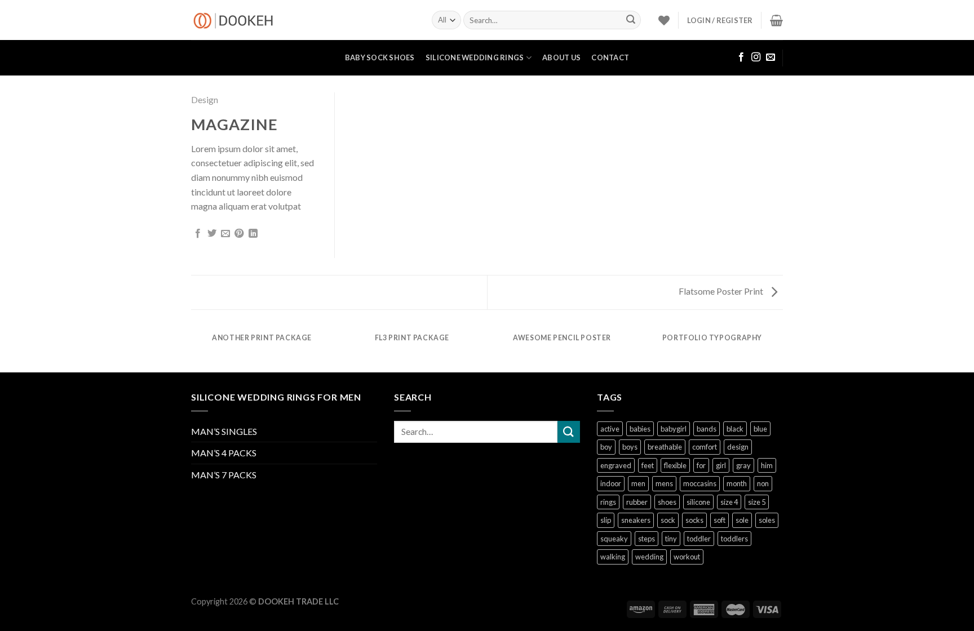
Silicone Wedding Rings (475, 57)
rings (608, 501)
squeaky (614, 538)
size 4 (729, 501)
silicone (698, 501)
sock (668, 520)
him (767, 465)
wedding (649, 556)
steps (646, 538)
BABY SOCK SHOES (380, 57)
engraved (615, 465)
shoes (667, 501)
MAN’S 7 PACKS (223, 474)
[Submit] (568, 432)
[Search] (630, 20)
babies (640, 428)
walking (612, 556)
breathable (665, 446)
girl (721, 465)
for (701, 465)
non (763, 483)
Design (204, 99)
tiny (671, 538)
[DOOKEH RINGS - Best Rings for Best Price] (303, 20)
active (609, 428)
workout (687, 556)
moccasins (699, 483)
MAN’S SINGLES (224, 431)
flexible (675, 465)
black (735, 428)
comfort (704, 446)
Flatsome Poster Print (722, 291)
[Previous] (193, 348)
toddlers (734, 538)
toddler (699, 538)
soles (767, 520)
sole (742, 520)
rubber (637, 501)
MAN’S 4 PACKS (223, 452)
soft (719, 520)
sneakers (635, 520)
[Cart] (776, 20)
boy (606, 446)
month (737, 483)
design (738, 446)
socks (694, 520)
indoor (610, 483)
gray (743, 465)
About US (561, 57)
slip (605, 520)
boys (629, 446)
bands (706, 428)
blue (760, 428)
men (638, 483)
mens (664, 483)
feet (647, 465)
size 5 (756, 501)
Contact (610, 57)
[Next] (781, 348)
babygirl (674, 428)
